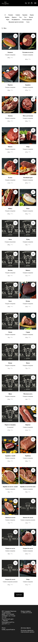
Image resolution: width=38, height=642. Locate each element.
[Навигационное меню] (35, 3)
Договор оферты (26, 628)
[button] (26, 3)
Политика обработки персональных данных (27, 631)
